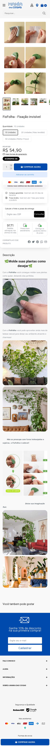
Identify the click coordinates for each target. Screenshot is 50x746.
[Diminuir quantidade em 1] (11, 168)
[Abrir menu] (4, 5)
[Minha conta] (32, 5)
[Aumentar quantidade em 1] (11, 165)
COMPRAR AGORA (32, 167)
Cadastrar (25, 648)
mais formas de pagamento (16, 154)
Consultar (39, 214)
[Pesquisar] (44, 13)
